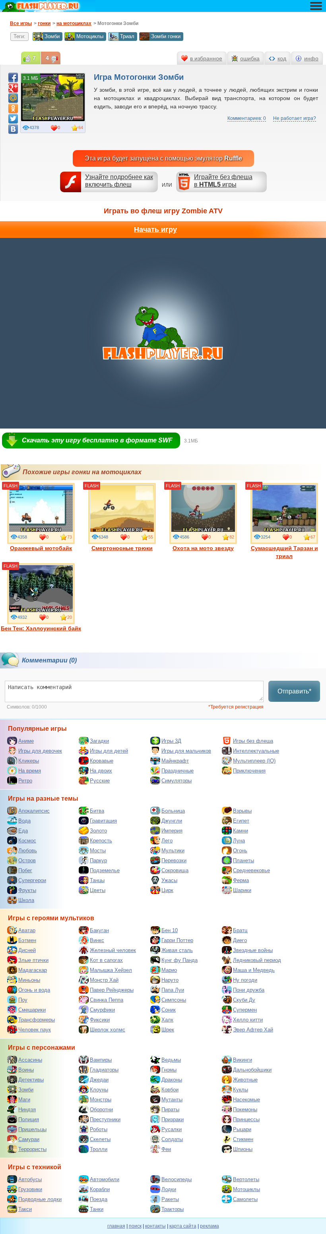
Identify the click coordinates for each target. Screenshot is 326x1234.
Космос (27, 841)
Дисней (27, 950)
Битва (97, 811)
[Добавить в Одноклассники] (13, 108)
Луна (239, 841)
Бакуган (99, 930)
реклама (209, 1226)
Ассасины (30, 1060)
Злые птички (33, 960)
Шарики (242, 890)
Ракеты (170, 1199)
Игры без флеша (253, 741)
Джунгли (171, 821)
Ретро (25, 781)
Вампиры (101, 1060)
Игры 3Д (171, 741)
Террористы (32, 1149)
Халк (167, 1020)
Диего (240, 940)
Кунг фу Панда (179, 960)
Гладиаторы (104, 1070)
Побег (25, 870)
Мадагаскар (32, 970)
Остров (27, 860)
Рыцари (242, 1129)
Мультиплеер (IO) (254, 761)
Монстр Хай (104, 980)
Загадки (99, 741)
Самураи (28, 1139)
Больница (173, 811)
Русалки (171, 1129)
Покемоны (245, 1109)
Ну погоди (245, 980)
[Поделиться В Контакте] (13, 129)
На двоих (101, 771)
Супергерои (32, 880)
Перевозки (173, 860)
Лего (167, 841)
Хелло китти (248, 1020)
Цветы (97, 890)
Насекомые (246, 1100)
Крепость (101, 841)
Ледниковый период (257, 960)
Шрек (167, 1030)
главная (116, 1226)
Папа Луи (172, 990)
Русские (100, 781)
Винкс (97, 940)
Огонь (240, 851)
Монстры (100, 1100)
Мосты (98, 851)
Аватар (26, 930)
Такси (25, 1209)
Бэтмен (27, 940)
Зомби (52, 36)
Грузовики (30, 1189)
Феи (166, 1149)
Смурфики (102, 1010)
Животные (245, 1080)
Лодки (168, 1189)
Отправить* (294, 691)
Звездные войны (253, 950)
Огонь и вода (34, 990)
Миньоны (29, 980)
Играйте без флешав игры (223, 181)
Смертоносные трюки (122, 548)
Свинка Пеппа (106, 1000)
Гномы (169, 1070)
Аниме (26, 741)
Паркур (98, 860)
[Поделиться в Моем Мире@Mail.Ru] (13, 98)
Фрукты (27, 890)
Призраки (172, 1119)
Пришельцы (32, 1129)
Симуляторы (176, 781)
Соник (168, 1010)
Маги (24, 1100)
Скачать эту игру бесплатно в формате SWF (97, 440)
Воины (26, 1070)
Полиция (28, 1119)
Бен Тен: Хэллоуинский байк (41, 628)
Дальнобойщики (252, 1070)
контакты (155, 1226)
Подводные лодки (40, 1199)
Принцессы (246, 1119)
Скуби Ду (244, 1000)
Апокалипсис (34, 811)
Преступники (105, 1119)
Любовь (27, 851)
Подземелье (105, 870)
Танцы (97, 880)
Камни (240, 831)
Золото (98, 831)
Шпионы (242, 1149)
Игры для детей (109, 751)
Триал (127, 36)
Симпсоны (173, 1000)
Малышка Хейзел (111, 970)
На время (29, 771)
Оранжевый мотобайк (41, 548)
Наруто (170, 980)
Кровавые (101, 761)
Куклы (240, 1090)
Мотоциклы (89, 36)
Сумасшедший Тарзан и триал (284, 552)
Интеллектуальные (256, 751)
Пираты (170, 1109)
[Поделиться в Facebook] (13, 77)
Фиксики (100, 1020)
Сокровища (174, 870)
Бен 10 (169, 930)
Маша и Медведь (254, 970)
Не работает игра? (294, 118)
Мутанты (171, 1100)
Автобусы (30, 1179)
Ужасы (169, 880)
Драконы (171, 1080)
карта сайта (182, 1226)
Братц (240, 930)
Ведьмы (171, 1060)
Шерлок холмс (107, 1030)
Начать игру (155, 230)
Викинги (242, 1060)
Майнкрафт (175, 761)
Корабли (100, 1189)
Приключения (249, 771)
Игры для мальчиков (186, 751)
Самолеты (245, 1199)
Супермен (245, 1010)
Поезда (98, 1199)
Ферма (241, 880)
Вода (24, 821)
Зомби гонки (165, 36)
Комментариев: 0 (246, 118)
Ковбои (170, 1090)
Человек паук (34, 1030)
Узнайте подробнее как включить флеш (119, 181)
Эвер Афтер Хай (253, 1030)
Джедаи (99, 1080)
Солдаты (172, 1139)
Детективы (31, 1080)
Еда (23, 831)
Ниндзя (27, 1109)
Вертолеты (246, 1179)
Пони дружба (248, 990)
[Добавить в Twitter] (13, 119)
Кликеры (28, 761)
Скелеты (100, 1139)
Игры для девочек (40, 751)
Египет (241, 821)
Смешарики (32, 1010)
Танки (96, 1209)
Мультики (172, 851)
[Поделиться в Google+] (13, 88)
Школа (26, 900)
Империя (171, 831)
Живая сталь (177, 950)
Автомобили (104, 1179)
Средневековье (251, 870)
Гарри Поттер (177, 940)
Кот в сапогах (106, 960)
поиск (135, 1226)
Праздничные (177, 771)
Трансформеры (36, 1020)
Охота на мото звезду (203, 548)
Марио (169, 970)
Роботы (98, 1129)
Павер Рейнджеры (112, 990)
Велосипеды (176, 1179)
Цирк (167, 890)
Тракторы (172, 1209)
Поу (22, 1000)
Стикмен (243, 1139)
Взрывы (242, 811)
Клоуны (99, 1090)
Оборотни (101, 1109)
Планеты (243, 860)
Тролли (98, 1149)
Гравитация (103, 821)
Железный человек (113, 950)
